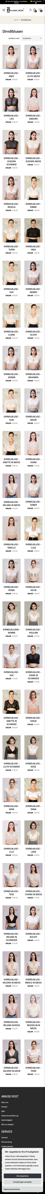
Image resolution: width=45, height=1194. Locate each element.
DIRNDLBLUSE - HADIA (33, 719)
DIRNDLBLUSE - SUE (11, 673)
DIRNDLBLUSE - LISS (11, 117)
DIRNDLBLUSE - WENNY (33, 290)
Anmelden (30, 9)
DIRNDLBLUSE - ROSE (33, 765)
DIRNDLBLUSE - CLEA (33, 546)
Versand (4, 1137)
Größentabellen (7, 1146)
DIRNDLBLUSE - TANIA (33, 807)
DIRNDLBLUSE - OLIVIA (33, 333)
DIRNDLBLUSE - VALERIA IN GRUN (11, 1069)
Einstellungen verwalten (22, 1182)
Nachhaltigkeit (6, 1120)
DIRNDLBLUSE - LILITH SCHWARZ (11, 765)
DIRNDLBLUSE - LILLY (11, 850)
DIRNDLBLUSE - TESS (11, 893)
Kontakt (4, 1106)
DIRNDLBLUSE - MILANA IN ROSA (11, 1023)
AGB (3, 1111)
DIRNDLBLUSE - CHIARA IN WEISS (33, 893)
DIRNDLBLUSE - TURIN (11, 248)
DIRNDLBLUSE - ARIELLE (11, 546)
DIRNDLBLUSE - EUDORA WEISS (33, 159)
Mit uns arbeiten (7, 1124)
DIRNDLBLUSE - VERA (11, 807)
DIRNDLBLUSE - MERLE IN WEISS (33, 981)
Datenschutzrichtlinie (12, 1189)
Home (16, 20)
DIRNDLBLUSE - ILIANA (11, 333)
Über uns (4, 1102)
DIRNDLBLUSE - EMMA (33, 205)
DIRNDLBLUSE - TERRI (33, 1069)
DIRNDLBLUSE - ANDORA (33, 117)
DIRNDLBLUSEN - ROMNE (11, 631)
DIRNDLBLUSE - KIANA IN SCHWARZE (33, 675)
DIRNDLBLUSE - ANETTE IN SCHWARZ (11, 721)
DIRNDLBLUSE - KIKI (11, 290)
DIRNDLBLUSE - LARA (33, 850)
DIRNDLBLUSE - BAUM (33, 418)
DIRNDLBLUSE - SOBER (33, 503)
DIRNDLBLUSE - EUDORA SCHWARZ (11, 161)
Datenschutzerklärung (9, 1115)
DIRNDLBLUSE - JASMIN (11, 375)
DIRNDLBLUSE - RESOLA (11, 205)
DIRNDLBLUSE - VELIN (33, 588)
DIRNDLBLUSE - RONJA (11, 588)
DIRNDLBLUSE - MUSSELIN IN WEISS (33, 1025)
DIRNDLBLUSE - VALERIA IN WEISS (11, 981)
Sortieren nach (14, 38)
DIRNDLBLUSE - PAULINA (33, 631)
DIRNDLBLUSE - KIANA (33, 460)
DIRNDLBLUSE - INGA (33, 248)
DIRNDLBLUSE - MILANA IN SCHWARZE (11, 937)
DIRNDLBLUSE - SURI (11, 418)
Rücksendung (6, 1142)
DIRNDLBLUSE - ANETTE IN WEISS (11, 460)
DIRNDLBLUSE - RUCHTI (33, 935)
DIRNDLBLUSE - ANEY (11, 74)
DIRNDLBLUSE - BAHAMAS (33, 375)
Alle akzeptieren (22, 1176)
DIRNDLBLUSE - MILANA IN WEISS (11, 503)
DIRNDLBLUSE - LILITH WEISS (33, 74)
